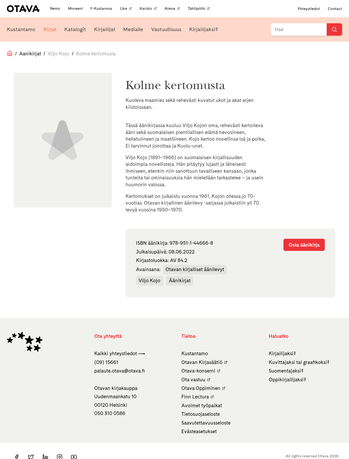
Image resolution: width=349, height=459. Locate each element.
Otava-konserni (198, 371)
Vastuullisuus (166, 29)
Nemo (55, 8)
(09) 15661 (106, 362)
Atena (170, 8)
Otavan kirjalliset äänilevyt (194, 269)
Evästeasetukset (199, 431)
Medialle (133, 29)
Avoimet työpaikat (201, 405)
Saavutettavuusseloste (206, 423)
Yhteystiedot (308, 8)
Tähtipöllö (196, 8)
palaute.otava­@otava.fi (119, 371)
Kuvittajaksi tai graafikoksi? (299, 362)
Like (123, 8)
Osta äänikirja (304, 245)
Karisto (146, 8)
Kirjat (50, 29)
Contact (335, 8)
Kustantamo (21, 29)
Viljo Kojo (149, 280)
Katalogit (75, 29)
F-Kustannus (101, 8)
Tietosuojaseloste (200, 414)
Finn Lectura (195, 397)
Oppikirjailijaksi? (287, 379)
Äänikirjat (180, 280)
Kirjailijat (104, 29)
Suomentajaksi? (286, 371)
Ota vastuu (193, 379)
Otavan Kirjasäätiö (201, 362)
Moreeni (76, 8)
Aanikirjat (30, 54)
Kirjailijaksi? (203, 29)
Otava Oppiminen (200, 388)
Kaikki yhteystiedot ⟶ (119, 353)
